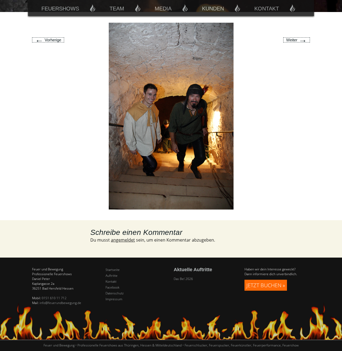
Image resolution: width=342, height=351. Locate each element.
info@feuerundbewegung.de (60, 303)
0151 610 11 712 (54, 298)
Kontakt (266, 8)
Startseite (113, 269)
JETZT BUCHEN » (265, 285)
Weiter (296, 39)
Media (163, 8)
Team (117, 8)
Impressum (114, 299)
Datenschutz (115, 293)
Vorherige (48, 39)
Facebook (112, 287)
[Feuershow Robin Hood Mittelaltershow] (171, 116)
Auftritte (112, 275)
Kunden (213, 8)
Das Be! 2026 (183, 279)
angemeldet (123, 240)
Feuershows (60, 8)
